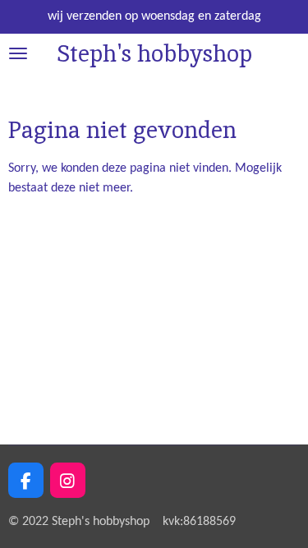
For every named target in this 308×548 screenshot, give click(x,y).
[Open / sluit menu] (18, 53)
